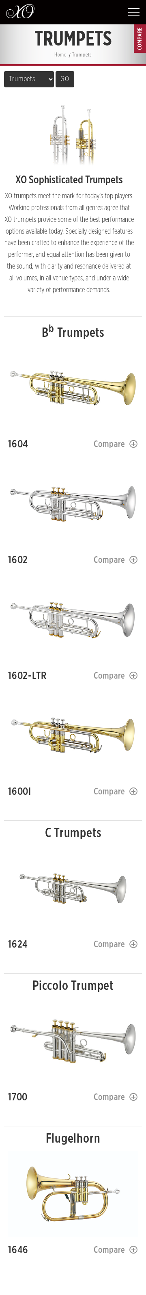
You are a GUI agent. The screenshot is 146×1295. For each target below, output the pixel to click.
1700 (73, 1041)
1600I (73, 735)
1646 (73, 1194)
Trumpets (82, 55)
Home (60, 55)
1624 (73, 888)
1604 (73, 388)
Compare (110, 444)
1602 (73, 504)
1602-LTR (73, 620)
